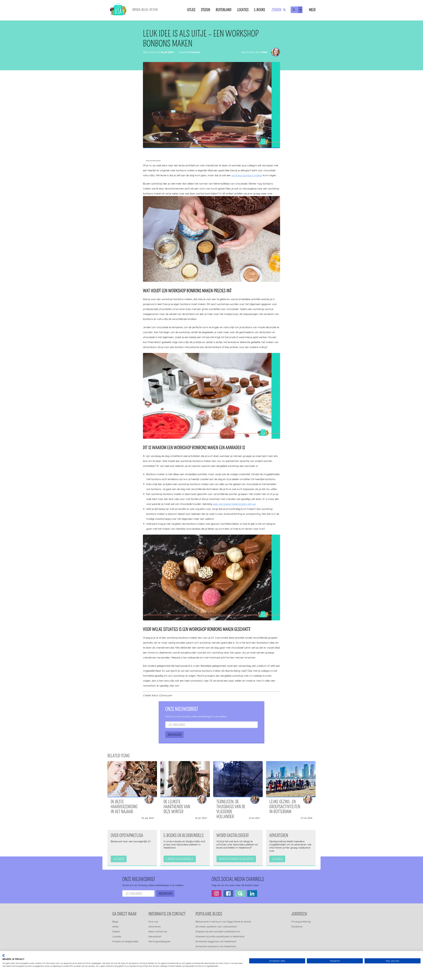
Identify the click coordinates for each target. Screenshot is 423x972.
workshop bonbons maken (246, 175)
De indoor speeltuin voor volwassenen (216, 926)
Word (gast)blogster (159, 941)
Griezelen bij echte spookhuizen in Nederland (219, 936)
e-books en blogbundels (179, 859)
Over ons (153, 921)
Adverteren (154, 926)
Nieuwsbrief (154, 936)
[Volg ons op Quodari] (240, 893)
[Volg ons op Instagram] (216, 893)
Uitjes (191, 10)
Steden (205, 10)
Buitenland (223, 10)
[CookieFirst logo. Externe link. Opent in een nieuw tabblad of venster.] (3, 955)
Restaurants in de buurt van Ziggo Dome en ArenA (223, 921)
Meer (312, 10)
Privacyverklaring (301, 921)
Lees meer (118, 859)
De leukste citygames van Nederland (215, 941)
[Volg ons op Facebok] (228, 893)
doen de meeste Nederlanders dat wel (234, 504)
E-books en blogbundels (125, 941)
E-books (259, 10)
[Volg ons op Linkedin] (252, 893)
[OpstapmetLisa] (118, 10)
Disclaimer (297, 926)
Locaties (243, 10)
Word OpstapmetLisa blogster (236, 859)
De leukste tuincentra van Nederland (215, 946)
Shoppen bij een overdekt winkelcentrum (217, 931)
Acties (115, 926)
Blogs (115, 921)
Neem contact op (157, 931)
